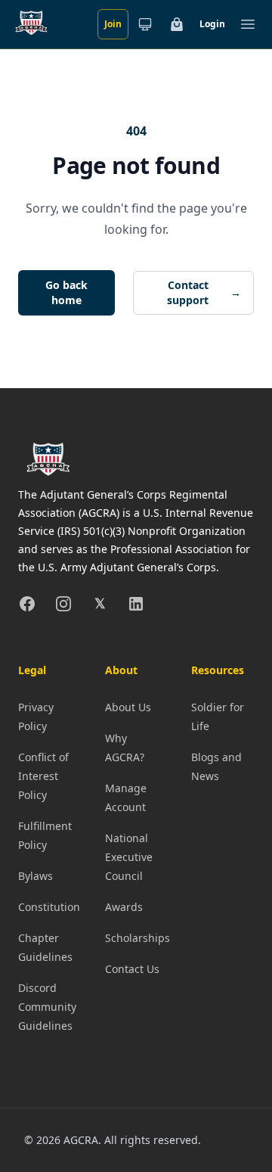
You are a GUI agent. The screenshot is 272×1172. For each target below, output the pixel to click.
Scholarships (137, 938)
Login (212, 23)
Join (113, 23)
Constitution (49, 907)
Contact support (204, 292)
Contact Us (132, 969)
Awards (124, 907)
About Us (128, 707)
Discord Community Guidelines (47, 1007)
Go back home (66, 292)
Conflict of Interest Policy (43, 776)
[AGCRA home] (31, 24)
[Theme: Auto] (145, 24)
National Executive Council (129, 857)
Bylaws (35, 876)
